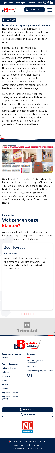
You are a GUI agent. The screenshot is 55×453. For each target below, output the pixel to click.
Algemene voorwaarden (12, 393)
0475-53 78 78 (32, 367)
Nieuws (5, 388)
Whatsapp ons (29, 414)
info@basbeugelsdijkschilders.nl (40, 371)
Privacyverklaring (20, 448)
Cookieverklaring (35, 448)
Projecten (6, 384)
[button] (21, 314)
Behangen (28, 219)
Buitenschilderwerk (28, 216)
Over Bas (5, 380)
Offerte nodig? (29, 409)
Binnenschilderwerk (28, 213)
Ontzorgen (28, 223)
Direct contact (36, 9)
